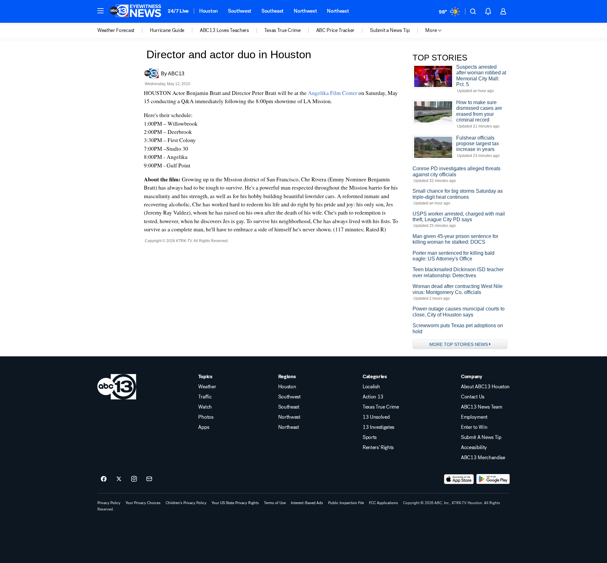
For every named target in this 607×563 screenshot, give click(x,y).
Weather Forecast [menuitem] (115, 30)
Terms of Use (275, 503)
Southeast (272, 11)
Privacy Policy (108, 503)
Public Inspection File (346, 503)
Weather (207, 386)
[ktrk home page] (116, 386)
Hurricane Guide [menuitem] (167, 30)
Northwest (305, 11)
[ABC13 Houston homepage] (135, 11)
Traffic (205, 396)
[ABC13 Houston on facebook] (103, 479)
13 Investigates (378, 427)
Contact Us (472, 396)
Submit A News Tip (481, 437)
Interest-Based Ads (307, 503)
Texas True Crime (381, 407)
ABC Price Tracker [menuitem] (335, 30)
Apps (203, 427)
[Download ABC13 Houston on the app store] (459, 479)
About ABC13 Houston (485, 386)
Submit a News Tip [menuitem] (390, 30)
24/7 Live (178, 11)
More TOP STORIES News (458, 344)
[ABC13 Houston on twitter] (119, 479)
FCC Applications (383, 503)
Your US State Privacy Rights (235, 503)
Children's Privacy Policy (186, 503)
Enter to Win (474, 427)
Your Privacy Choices (143, 503)
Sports (370, 437)
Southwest (239, 11)
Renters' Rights (378, 447)
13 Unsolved (376, 417)
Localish (371, 386)
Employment (474, 417)
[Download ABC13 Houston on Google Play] (493, 479)
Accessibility (474, 447)
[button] (100, 10)
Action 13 (373, 396)
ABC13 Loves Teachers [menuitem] (224, 30)
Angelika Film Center (332, 93)
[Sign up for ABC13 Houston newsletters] (149, 479)
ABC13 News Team (481, 407)
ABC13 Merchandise (483, 457)
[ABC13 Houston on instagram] (134, 479)
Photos (205, 417)
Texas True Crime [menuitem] (282, 30)
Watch (205, 407)
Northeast (338, 11)
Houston (208, 11)
